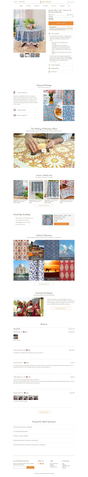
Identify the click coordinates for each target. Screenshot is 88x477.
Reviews (63, 466)
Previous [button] (19, 54)
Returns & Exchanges (54, 463)
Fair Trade (64, 468)
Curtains (21, 5)
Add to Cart (61, 23)
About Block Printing (66, 465)
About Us (64, 464)
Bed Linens (28, 5)
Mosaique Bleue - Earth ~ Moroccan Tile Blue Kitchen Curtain (51, 201)
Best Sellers (54, 5)
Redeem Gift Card (53, 466)
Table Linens (36, 5)
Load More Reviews (44, 412)
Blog (63, 463)
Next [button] (40, 54)
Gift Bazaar (62, 5)
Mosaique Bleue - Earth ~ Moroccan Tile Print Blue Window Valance (35, 201)
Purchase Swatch (61, 223)
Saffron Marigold (50, 473)
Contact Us (52, 465)
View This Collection (44, 205)
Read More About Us (61, 308)
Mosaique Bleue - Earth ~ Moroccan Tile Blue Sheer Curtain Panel (20, 201)
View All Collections (44, 284)
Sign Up (30, 467)
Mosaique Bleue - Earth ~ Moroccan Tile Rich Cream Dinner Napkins (66, 201)
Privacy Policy (36, 473)
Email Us (15, 1)
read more (53, 61)
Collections (45, 5)
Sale (69, 5)
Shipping (51, 464)
